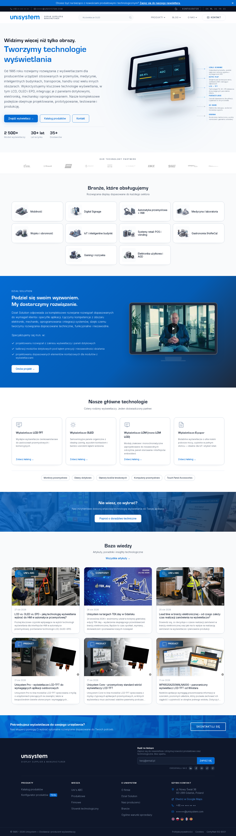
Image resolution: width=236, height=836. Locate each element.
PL (211, 9)
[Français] (186, 819)
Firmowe (76, 802)
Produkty (157, 17)
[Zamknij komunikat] (233, 3)
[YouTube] (202, 768)
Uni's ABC (77, 789)
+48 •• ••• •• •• (19, 9)
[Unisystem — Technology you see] (173, 328)
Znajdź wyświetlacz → (21, 118)
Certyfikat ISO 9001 (216, 831)
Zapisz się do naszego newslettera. (160, 3)
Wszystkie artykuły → (118, 558)
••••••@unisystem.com (49, 9)
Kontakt (81, 118)
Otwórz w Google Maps (188, 799)
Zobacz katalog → (25, 459)
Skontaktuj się (208, 726)
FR (220, 9)
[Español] (191, 819)
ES (224, 9)
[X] (207, 768)
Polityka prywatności (182, 831)
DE (215, 9)
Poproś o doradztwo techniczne (118, 518)
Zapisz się (206, 760)
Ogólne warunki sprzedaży (136, 814)
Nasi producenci (130, 802)
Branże (125, 808)
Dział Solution (129, 796)
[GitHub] (213, 768)
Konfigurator (190, 9)
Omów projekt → (25, 368)
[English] (173, 819)
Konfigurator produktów (34, 794)
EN (207, 9)
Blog (175, 17)
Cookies (199, 831)
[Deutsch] (182, 819)
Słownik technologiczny (85, 808)
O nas (191, 17)
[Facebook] (196, 768)
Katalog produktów (55, 118)
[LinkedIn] (190, 768)
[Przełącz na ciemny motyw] (176, 8)
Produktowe (78, 796)
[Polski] (177, 819)
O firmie (125, 789)
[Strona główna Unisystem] (25, 17)
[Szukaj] (130, 17)
